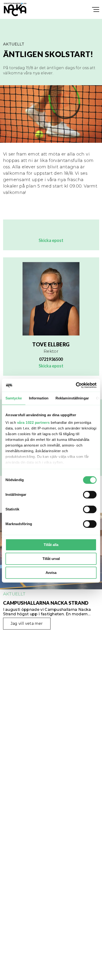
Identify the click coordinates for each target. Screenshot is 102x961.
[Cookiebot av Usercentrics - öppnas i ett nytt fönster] (76, 385)
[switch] (90, 494)
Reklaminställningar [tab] (72, 398)
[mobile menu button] (95, 9)
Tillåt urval (51, 559)
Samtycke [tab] (13, 398)
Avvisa (51, 573)
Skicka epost (51, 240)
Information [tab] (38, 398)
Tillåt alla (51, 545)
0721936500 (51, 359)
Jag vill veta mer (27, 623)
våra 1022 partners (33, 422)
